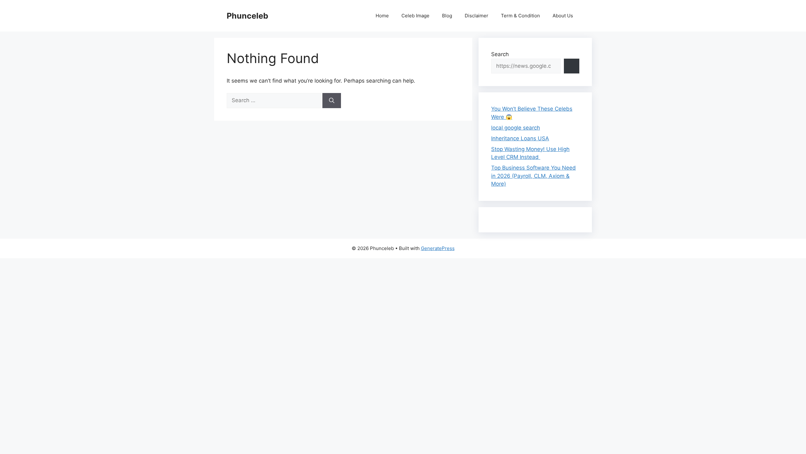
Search (500, 54)
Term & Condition (520, 16)
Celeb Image (415, 16)
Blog (447, 16)
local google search (515, 128)
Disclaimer (476, 16)
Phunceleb (247, 15)
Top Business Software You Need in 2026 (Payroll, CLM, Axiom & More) (533, 176)
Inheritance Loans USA (520, 138)
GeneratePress (438, 248)
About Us (563, 16)
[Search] (331, 100)
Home (382, 16)
